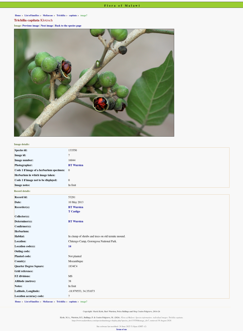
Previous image (30, 25)
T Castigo (74, 211)
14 (69, 246)
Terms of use (121, 329)
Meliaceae (48, 15)
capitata (73, 15)
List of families (32, 15)
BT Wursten (75, 165)
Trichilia (61, 15)
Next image (47, 25)
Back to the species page (68, 25)
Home (18, 15)
